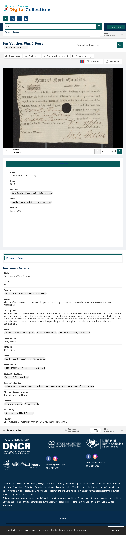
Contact (63, 519)
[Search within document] (120, 45)
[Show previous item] (97, 151)
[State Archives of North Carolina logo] (64, 445)
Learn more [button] (80, 530)
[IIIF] (81, 61)
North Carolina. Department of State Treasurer (32, 193)
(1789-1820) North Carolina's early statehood (25, 368)
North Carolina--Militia (46, 332)
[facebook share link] (48, 458)
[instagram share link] (55, 458)
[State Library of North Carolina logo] (104, 444)
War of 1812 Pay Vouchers (16, 47)
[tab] (63, 164)
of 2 (114, 151)
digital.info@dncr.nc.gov (96, 462)
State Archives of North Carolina (19, 413)
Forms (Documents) (13, 404)
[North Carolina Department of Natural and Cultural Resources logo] (16, 446)
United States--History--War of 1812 (74, 332)
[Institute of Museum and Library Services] (21, 465)
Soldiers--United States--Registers (19, 332)
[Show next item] (119, 151)
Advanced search (12, 32)
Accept (116, 530)
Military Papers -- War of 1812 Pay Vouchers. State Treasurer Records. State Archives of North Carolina (49, 386)
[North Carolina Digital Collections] (27, 8)
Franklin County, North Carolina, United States (31, 202)
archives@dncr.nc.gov (55, 464)
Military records (32, 404)
